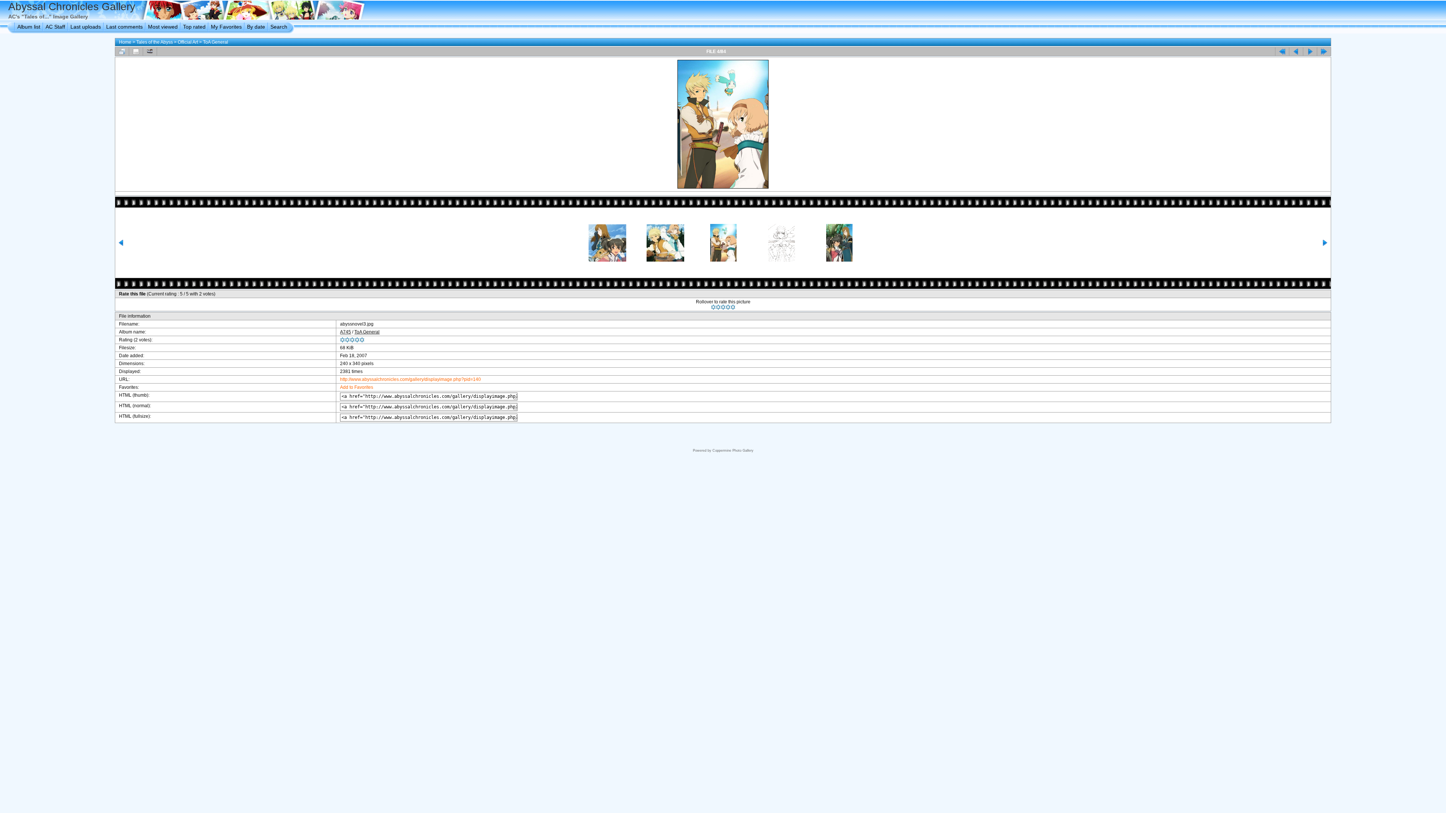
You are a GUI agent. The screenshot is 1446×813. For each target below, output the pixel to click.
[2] (718, 307)
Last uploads (85, 27)
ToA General (215, 42)
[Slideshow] (150, 51)
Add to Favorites (356, 387)
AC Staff (55, 27)
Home (125, 42)
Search (278, 27)
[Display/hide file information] (136, 51)
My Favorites (226, 27)
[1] (713, 307)
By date (256, 27)
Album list (28, 27)
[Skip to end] (1324, 51)
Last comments (124, 27)
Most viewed (163, 27)
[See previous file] (1296, 51)
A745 (345, 332)
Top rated (194, 27)
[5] (733, 307)
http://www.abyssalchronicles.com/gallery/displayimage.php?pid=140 (410, 379)
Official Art (188, 42)
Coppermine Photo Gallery (733, 450)
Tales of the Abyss (154, 42)
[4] (728, 307)
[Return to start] (1282, 51)
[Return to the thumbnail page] (122, 51)
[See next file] (1310, 51)
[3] (723, 307)
